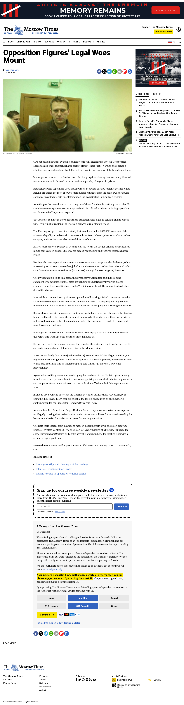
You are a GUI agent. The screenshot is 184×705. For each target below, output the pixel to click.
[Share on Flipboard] (124, 71)
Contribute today (163, 32)
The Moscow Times (13, 676)
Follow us (80, 676)
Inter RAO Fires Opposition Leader (54, 469)
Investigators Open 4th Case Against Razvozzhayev (63, 464)
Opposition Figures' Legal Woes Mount (57, 56)
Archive (101, 42)
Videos (42, 679)
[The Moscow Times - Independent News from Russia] (30, 29)
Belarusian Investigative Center (128, 686)
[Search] (180, 42)
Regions (37, 42)
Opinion (61, 42)
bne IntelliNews (124, 680)
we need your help (52, 569)
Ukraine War (23, 42)
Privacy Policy (60, 512)
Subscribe (121, 506)
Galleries (43, 683)
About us (7, 679)
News (11, 42)
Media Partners (120, 676)
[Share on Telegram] (109, 71)
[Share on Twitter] (104, 71)
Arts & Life (74, 42)
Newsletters (45, 686)
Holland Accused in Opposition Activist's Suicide (61, 473)
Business (49, 42)
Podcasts (88, 42)
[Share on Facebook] (99, 71)
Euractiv (157, 680)
